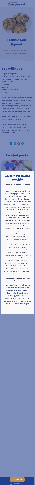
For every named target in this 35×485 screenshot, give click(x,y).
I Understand (17, 479)
